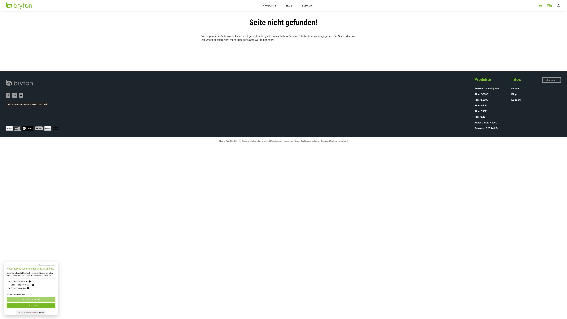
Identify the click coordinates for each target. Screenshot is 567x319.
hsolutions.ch (343, 141)
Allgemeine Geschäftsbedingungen (269, 141)
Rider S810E (481, 94)
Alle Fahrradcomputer (486, 88)
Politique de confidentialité (16, 294)
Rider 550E (480, 111)
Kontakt (515, 88)
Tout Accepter (31, 306)
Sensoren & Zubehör (486, 128)
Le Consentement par (31, 312)
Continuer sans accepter (47, 265)
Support (515, 100)
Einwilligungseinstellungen (310, 141)
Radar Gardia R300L (485, 122)
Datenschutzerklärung (291, 141)
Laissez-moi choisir (31, 299)
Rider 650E (480, 105)
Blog (514, 94)
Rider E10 (479, 117)
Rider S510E (481, 100)
